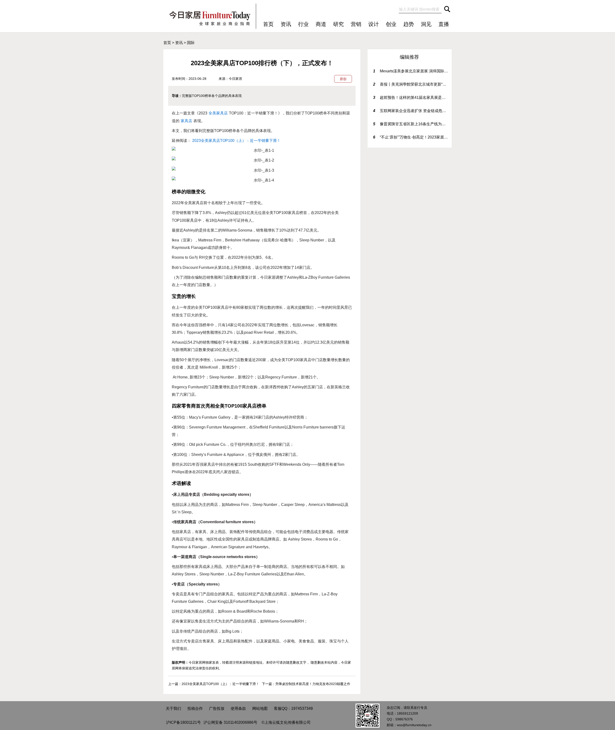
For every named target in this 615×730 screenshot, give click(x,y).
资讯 (286, 24)
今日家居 (235, 79)
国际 (191, 43)
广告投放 (216, 708)
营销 (356, 24)
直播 (443, 24)
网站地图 (260, 708)
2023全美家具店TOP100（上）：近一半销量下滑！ (236, 140)
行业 (303, 24)
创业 (391, 24)
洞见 (426, 24)
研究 (338, 24)
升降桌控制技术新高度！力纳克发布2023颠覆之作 (312, 684)
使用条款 (238, 708)
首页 (268, 24)
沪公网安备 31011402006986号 (230, 722)
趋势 (408, 24)
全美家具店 (218, 113)
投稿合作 (195, 708)
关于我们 (173, 708)
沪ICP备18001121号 (183, 722)
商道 (321, 24)
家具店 (186, 121)
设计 (373, 24)
